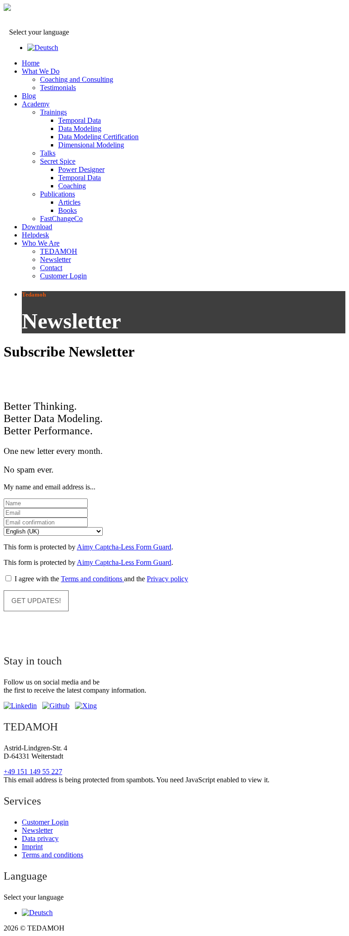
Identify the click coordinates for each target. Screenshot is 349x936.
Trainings (53, 112)
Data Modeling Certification (98, 137)
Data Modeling (79, 128)
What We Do (41, 71)
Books (67, 210)
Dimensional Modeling (91, 145)
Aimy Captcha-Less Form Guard (124, 547)
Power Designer (81, 169)
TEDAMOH (58, 251)
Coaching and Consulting (76, 79)
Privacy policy (167, 579)
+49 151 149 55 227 (33, 771)
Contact (51, 268)
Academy (36, 104)
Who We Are (41, 243)
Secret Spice (57, 161)
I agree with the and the (100, 579)
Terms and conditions (92, 579)
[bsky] (56, 706)
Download (37, 227)
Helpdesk (35, 235)
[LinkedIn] (20, 706)
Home (31, 63)
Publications (57, 194)
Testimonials (58, 87)
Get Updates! (36, 600)
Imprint (32, 846)
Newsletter (55, 259)
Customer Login (63, 276)
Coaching (72, 186)
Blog (29, 96)
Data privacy (40, 838)
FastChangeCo (61, 218)
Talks (47, 153)
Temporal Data (79, 120)
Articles (69, 202)
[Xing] (86, 706)
